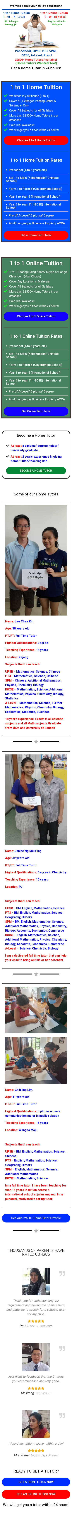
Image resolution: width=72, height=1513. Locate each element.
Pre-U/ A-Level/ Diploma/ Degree (31, 215)
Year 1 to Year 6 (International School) (34, 196)
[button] (36, 140)
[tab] (36, 170)
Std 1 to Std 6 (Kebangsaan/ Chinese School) (32, 179)
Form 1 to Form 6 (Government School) (35, 189)
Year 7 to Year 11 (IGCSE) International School (33, 206)
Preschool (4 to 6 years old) (28, 170)
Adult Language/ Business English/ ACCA (37, 223)
